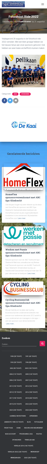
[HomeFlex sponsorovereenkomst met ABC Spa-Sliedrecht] (23, 176)
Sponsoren (25, 94)
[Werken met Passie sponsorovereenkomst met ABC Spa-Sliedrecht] (23, 236)
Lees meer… (22, 218)
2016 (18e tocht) (31, 392)
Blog (29, 422)
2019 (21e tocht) (15, 404)
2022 (15, 94)
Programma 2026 (26, 434)
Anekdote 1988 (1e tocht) (14, 422)
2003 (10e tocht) (31, 368)
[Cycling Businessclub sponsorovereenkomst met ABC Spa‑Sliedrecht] (23, 288)
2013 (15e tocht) (15, 386)
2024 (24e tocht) (31, 410)
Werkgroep (35, 452)
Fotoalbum (38, 422)
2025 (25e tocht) (30, 458)
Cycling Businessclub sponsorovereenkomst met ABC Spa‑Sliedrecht (22, 302)
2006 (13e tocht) (15, 380)
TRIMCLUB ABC (30, 440)
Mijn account (10, 434)
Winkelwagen (15, 458)
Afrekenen (33, 416)
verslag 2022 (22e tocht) (17, 452)
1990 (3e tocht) (16, 356)
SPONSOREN (16, 440)
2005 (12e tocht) (31, 374)
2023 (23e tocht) (15, 410)
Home (19, 428)
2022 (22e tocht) (31, 404)
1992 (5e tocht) (16, 362)
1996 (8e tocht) (31, 362)
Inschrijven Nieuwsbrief (33, 428)
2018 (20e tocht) (31, 398)
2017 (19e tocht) (15, 398)
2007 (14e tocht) (31, 380)
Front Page (8, 428)
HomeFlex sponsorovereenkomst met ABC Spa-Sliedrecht (22, 197)
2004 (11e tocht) (15, 374)
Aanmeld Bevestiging (18, 416)
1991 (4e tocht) (31, 356)
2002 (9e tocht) (15, 368)
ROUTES (39, 434)
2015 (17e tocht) (15, 392)
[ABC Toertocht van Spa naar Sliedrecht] (14, 4)
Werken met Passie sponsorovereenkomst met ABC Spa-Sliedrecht (22, 252)
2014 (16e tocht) (31, 386)
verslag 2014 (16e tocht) (23, 446)
